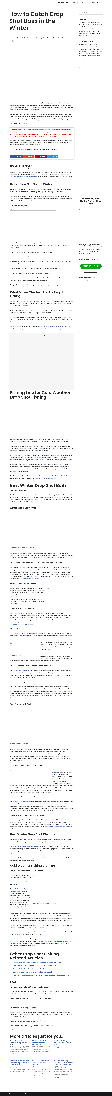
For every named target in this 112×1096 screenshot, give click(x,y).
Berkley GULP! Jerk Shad (21, 802)
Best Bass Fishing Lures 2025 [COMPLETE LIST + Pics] (62, 1042)
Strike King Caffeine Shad (21, 820)
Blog (84, 3)
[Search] (101, 13)
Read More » (13, 1056)
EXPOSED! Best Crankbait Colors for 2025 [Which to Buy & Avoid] (19, 1062)
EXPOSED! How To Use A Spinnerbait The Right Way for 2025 (40, 1042)
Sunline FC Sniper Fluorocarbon (46, 478)
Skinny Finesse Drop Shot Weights (28, 847)
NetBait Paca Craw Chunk (21, 671)
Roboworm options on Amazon (29, 579)
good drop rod (40, 457)
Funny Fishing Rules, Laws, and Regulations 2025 (18, 1042)
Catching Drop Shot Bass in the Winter (23, 177)
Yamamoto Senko (18, 613)
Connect (76, 3)
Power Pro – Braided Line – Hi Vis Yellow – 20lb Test (50, 476)
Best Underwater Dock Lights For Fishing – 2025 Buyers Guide (41, 1062)
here (40, 174)
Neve (11, 1094)
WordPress (25, 1094)
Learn (68, 3)
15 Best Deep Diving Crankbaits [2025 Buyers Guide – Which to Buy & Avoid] (63, 1063)
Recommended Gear (95, 3)
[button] (16, 156)
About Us (60, 3)
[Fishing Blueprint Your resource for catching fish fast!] (14, 2)
